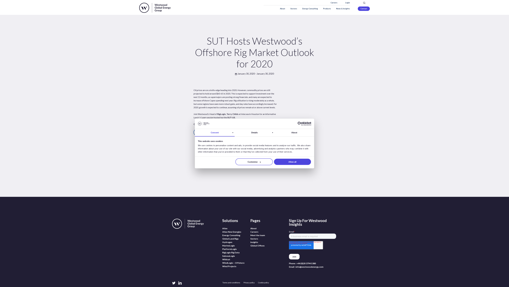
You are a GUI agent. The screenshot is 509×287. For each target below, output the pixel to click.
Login (347, 3)
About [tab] (294, 132)
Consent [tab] (215, 132)
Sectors (254, 238)
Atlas (224, 228)
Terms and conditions (231, 282)
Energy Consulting (231, 235)
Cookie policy (263, 282)
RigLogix (221, 114)
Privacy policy (249, 282)
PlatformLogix (229, 249)
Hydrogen (227, 242)
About (253, 228)
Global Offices (257, 245)
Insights (254, 242)
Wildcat (226, 259)
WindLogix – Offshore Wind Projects (233, 265)
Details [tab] (254, 132)
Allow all (292, 162)
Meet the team (257, 235)
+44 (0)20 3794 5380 (306, 263)
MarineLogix (228, 245)
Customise (253, 162)
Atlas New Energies (231, 232)
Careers (334, 3)
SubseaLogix (228, 256)
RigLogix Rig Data (231, 252)
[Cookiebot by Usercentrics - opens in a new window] (299, 124)
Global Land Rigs (230, 238)
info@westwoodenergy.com (309, 267)
